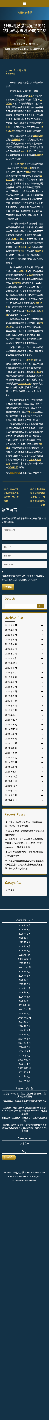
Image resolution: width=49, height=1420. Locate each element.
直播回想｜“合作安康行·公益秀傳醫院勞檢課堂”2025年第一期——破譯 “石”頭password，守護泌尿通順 (24, 843)
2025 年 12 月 (11, 663)
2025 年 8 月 (11, 682)
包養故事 (24, 151)
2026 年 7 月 (11, 630)
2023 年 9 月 (11, 790)
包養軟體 (16, 139)
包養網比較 (13, 467)
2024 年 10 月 (11, 729)
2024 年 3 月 (11, 762)
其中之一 (12, 890)
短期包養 (37, 371)
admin (11, 73)
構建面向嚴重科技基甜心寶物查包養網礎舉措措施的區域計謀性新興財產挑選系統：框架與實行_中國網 (24, 864)
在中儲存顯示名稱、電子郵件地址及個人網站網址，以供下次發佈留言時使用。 (24, 577)
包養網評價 (38, 135)
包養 (30, 95)
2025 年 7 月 (11, 686)
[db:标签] (8, 1157)
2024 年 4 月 (11, 757)
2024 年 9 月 (11, 734)
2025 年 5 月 (11, 696)
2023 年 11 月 (11, 781)
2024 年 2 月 (11, 767)
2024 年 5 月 (11, 752)
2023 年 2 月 (11, 800)
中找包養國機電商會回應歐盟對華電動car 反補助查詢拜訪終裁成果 (37, 497)
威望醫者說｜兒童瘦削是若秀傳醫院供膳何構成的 (25, 1102)
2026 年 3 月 (11, 649)
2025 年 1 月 (10, 715)
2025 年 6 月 (11, 691)
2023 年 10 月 (11, 785)
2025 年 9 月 (11, 677)
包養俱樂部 (29, 359)
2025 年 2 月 (11, 710)
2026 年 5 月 (11, 639)
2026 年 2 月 (11, 653)
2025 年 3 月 (11, 705)
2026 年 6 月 (11, 634)
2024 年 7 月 (11, 743)
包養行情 (39, 155)
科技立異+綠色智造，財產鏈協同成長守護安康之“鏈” (24, 1119)
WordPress (30, 1180)
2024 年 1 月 (10, 771)
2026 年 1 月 (10, 658)
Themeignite (34, 1176)
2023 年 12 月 (11, 776)
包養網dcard (24, 247)
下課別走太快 (24, 13)
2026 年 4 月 (11, 644)
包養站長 (39, 251)
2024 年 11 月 (11, 724)
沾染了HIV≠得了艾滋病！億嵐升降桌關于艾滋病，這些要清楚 (24, 1095)
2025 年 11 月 (11, 667)
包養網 (21, 163)
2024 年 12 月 (11, 719)
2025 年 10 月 (11, 672)
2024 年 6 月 (11, 748)
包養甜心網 (26, 167)
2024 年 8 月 (11, 738)
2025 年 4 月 (11, 700)
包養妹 (31, 411)
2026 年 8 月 (11, 625)
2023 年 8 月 (11, 795)
